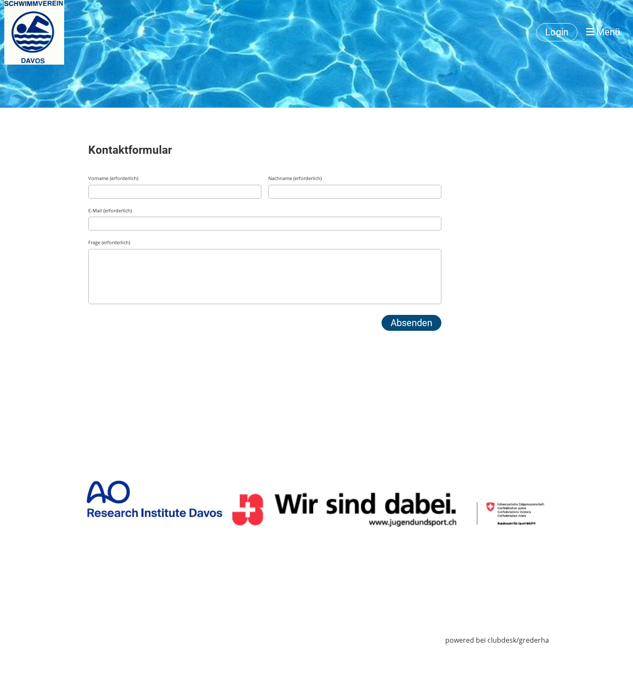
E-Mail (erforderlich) (110, 210)
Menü (607, 32)
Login (556, 32)
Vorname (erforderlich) (113, 178)
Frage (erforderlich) (109, 242)
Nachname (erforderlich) (295, 178)
